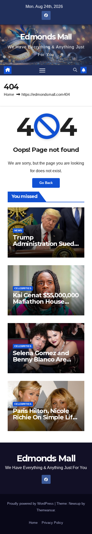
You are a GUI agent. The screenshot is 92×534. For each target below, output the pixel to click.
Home (9, 94)
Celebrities (22, 288)
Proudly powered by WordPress (31, 503)
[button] (75, 70)
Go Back (46, 183)
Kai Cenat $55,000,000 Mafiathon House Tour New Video (46, 301)
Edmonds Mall (46, 37)
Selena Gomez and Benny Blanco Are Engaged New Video (43, 359)
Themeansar (46, 510)
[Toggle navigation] (42, 70)
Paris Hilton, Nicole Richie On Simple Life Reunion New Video (44, 417)
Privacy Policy (52, 523)
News (18, 230)
